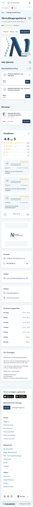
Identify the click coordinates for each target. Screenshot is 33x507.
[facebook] (11, 496)
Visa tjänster (25, 31)
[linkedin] (8, 496)
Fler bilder (25, 54)
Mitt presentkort (8, 432)
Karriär (5, 462)
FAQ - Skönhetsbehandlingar (12, 456)
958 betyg (16, 25)
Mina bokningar (8, 425)
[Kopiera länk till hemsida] (27, 278)
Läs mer (6, 407)
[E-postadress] (17, 258)
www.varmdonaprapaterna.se (15, 278)
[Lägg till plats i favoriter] (30, 18)
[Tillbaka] (3, 3)
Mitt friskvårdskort (9, 435)
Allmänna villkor (8, 486)
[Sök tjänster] (30, 62)
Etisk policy (6, 476)
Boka (27, 82)
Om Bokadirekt (8, 449)
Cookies (5, 483)
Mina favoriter (7, 428)
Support (6, 466)
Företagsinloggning (18, 407)
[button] (16, 78)
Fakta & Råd (7, 459)
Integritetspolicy (8, 480)
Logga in (6, 421)
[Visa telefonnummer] (27, 263)
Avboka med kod (8, 438)
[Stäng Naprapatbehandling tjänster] (30, 68)
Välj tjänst (26, 121)
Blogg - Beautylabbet (10, 452)
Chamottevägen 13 (12, 293)
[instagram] (4, 496)
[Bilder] (16, 234)
